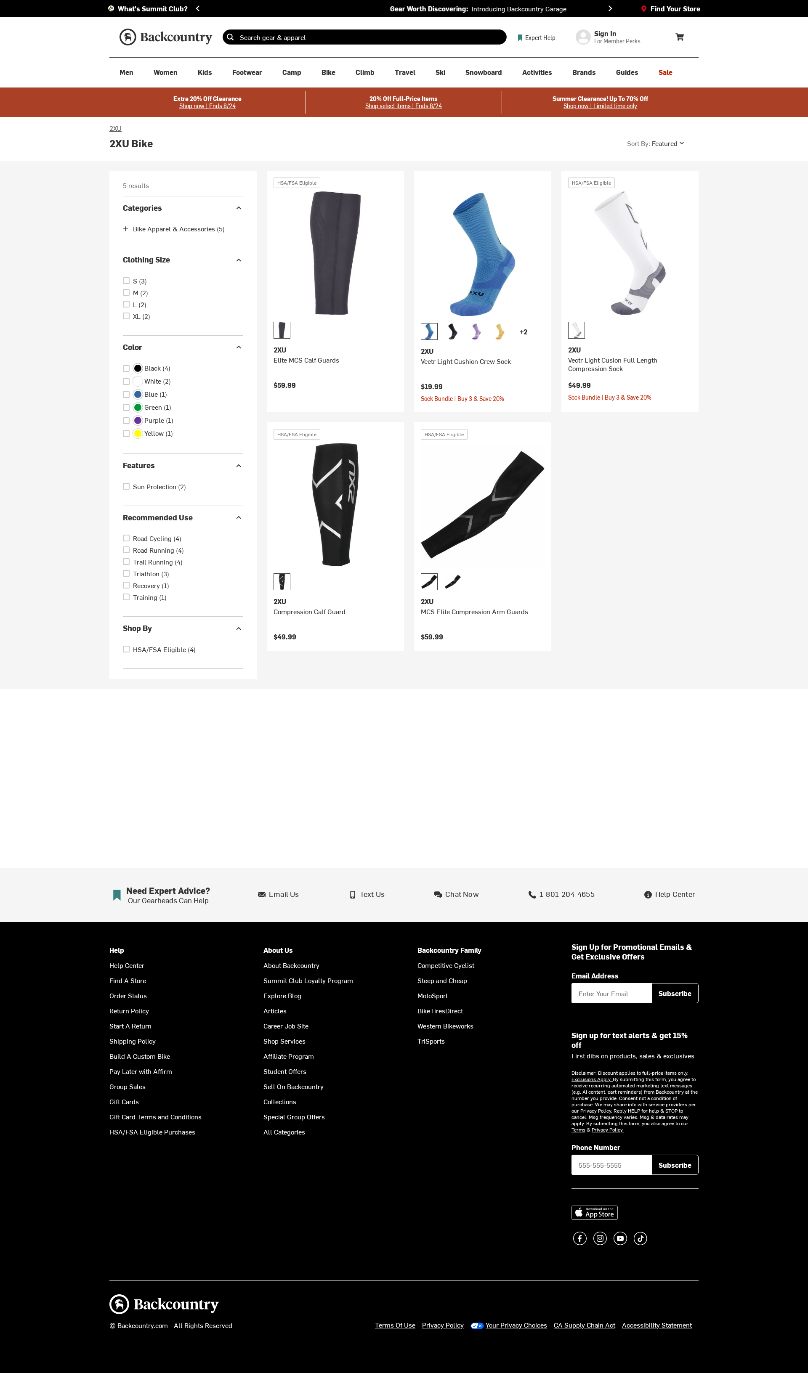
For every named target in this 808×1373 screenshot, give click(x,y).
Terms (578, 1129)
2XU (115, 128)
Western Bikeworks (445, 1025)
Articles (275, 1010)
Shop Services (284, 1040)
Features (139, 465)
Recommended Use (158, 517)
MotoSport (432, 995)
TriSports (431, 1040)
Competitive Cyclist (445, 965)
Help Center (126, 965)
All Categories (284, 1131)
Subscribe (675, 993)
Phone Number (595, 1147)
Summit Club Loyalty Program (308, 980)
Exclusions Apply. (592, 1079)
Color (132, 347)
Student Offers (284, 1071)
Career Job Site (285, 1025)
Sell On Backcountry (293, 1086)
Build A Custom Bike (139, 1056)
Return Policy (129, 1010)
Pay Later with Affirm (140, 1071)
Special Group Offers (294, 1116)
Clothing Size (146, 259)
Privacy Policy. (608, 1129)
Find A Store (127, 980)
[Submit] (230, 37)
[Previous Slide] (198, 8)
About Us (278, 950)
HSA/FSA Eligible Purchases (152, 1131)
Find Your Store (675, 8)
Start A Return (130, 1025)
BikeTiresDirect (440, 1010)
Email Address (595, 975)
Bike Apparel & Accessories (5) (179, 229)
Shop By (137, 628)
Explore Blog (282, 995)
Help (116, 950)
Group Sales (127, 1086)
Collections (279, 1101)
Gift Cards (124, 1101)
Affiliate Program (288, 1056)
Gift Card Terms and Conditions (155, 1116)
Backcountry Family (449, 950)
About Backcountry (291, 965)
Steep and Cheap (442, 980)
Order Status (128, 995)
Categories (142, 207)
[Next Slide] (610, 8)
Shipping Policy (132, 1040)
